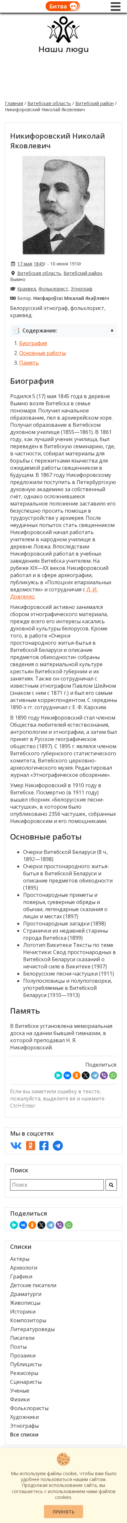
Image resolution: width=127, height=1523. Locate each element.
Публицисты (26, 1364)
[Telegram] (95, 1075)
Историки (22, 1311)
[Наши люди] (63, 41)
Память (29, 362)
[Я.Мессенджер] (58, 1075)
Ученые (19, 1390)
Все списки (24, 1434)
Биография (33, 343)
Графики (21, 1276)
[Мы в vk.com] (16, 1145)
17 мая (24, 264)
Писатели (22, 1337)
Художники (24, 1417)
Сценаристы (26, 1381)
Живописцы (25, 1302)
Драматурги (25, 1294)
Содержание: (63, 330)
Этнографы (24, 1425)
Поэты (18, 1346)
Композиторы (28, 1320)
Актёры (19, 1258)
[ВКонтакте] (67, 1075)
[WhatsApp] (113, 1075)
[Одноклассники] (76, 1075)
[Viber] (104, 1075)
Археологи (23, 1267)
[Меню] (115, 6)
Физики (20, 1399)
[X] (86, 1075)
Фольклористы (29, 1408)
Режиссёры (24, 1373)
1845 (39, 264)
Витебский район (94, 103)
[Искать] (111, 1185)
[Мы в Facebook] (44, 1145)
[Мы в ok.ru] (30, 1145)
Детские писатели (33, 1285)
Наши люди (63, 49)
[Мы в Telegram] (58, 1145)
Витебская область (49, 103)
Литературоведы (32, 1329)
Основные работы (42, 353)
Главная (14, 103)
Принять (64, 1512)
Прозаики (22, 1355)
